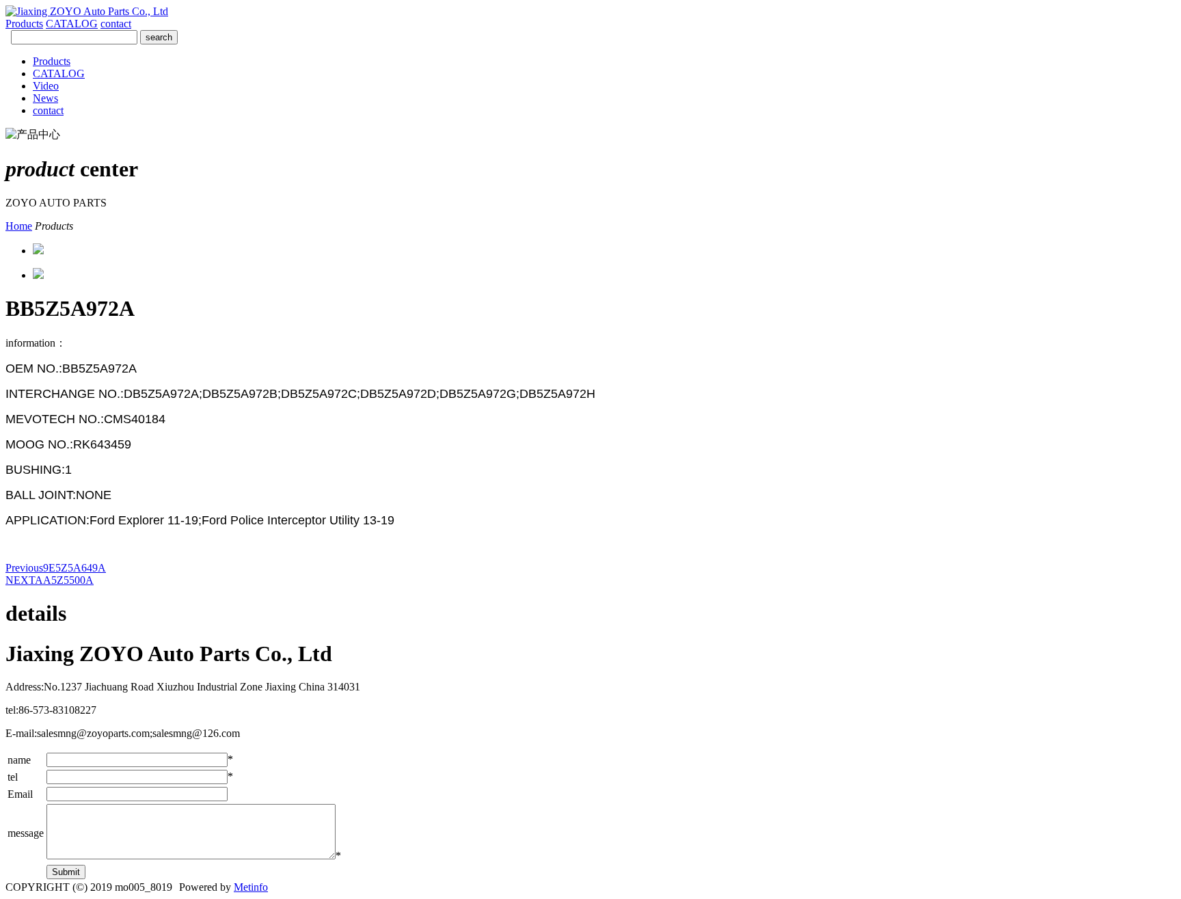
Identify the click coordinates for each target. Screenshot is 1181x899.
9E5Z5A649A (55, 568)
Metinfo (251, 887)
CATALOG (72, 23)
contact (115, 23)
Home (18, 226)
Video (46, 86)
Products (24, 23)
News (45, 98)
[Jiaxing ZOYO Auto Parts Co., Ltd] (86, 11)
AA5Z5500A (49, 580)
